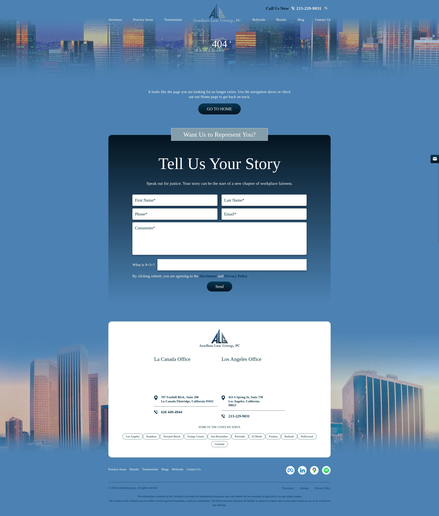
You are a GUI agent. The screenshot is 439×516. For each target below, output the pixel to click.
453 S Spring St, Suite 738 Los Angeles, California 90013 (245, 401)
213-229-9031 (308, 8)
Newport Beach (171, 436)
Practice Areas (143, 19)
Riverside (240, 436)
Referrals (258, 19)
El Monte (257, 436)
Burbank (289, 436)
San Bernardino (219, 436)
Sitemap (304, 488)
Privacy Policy (236, 276)
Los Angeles (132, 436)
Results (281, 19)
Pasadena (151, 436)
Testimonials (173, 19)
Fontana (273, 436)
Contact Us (323, 19)
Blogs (165, 469)
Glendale (219, 444)
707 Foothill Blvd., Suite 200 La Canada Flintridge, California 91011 (187, 399)
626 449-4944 (171, 412)
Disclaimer (208, 276)
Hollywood (307, 436)
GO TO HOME (219, 109)
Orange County (195, 436)
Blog (301, 19)
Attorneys (115, 19)
